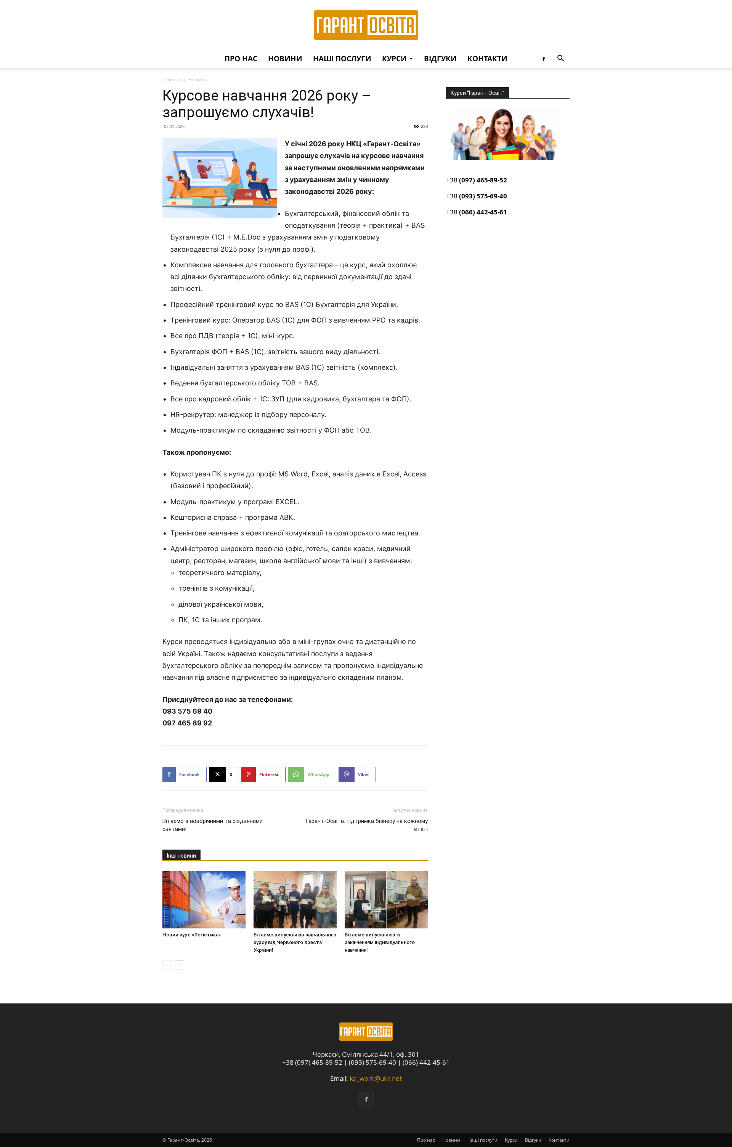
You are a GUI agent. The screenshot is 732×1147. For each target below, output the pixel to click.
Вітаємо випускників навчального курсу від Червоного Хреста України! (295, 942)
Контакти (487, 59)
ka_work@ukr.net (376, 1078)
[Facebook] (543, 59)
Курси (394, 59)
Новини (285, 59)
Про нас (241, 59)
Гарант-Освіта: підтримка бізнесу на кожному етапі (367, 825)
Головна (171, 79)
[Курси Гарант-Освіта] (366, 25)
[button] (560, 58)
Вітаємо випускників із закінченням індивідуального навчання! (380, 942)
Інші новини (181, 856)
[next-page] (179, 965)
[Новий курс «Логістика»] (204, 899)
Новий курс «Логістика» (191, 935)
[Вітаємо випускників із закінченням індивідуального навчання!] (386, 899)
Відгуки (440, 59)
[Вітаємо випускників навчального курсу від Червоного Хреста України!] (295, 899)
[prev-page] (167, 965)
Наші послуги (342, 59)
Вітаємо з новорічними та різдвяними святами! (212, 825)
